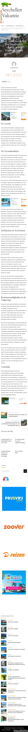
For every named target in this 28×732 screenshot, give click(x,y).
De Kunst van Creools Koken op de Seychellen (17, 691)
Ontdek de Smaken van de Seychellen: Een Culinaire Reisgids (17, 705)
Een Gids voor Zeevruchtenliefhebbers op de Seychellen (16, 719)
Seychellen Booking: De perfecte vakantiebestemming (20, 441)
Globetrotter (14, 67)
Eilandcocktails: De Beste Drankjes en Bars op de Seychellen (17, 698)
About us (15, 730)
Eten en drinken (11, 689)
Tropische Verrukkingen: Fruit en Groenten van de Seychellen (16, 711)
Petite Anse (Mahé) (13, 622)
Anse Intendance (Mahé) (14, 642)
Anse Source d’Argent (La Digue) (16, 649)
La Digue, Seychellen (13, 670)
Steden (9, 654)
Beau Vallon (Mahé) (13, 629)
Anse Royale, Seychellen (14, 656)
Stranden (10, 620)
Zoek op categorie (6, 730)
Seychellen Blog (14, 37)
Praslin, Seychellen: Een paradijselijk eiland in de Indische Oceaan (16, 678)
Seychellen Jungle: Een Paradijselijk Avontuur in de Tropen (6, 441)
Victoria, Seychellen (13, 684)
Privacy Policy (20, 728)
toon (8, 81)
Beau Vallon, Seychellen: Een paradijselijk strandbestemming (16, 663)
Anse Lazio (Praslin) (13, 635)
